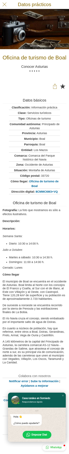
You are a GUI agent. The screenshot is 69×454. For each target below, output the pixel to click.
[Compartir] (55, 86)
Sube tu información (45, 381)
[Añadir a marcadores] (62, 86)
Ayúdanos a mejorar (34, 385)
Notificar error (18, 381)
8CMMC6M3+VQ (47, 191)
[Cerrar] (4, 4)
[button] (63, 395)
